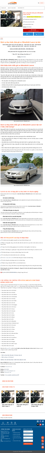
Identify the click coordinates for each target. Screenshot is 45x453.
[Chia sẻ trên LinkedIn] (43, 424)
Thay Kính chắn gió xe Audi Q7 (22, 405)
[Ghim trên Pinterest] (40, 424)
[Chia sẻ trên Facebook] (40, 421)
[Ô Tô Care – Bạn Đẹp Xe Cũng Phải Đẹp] (12, 3)
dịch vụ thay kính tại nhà (8, 257)
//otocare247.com (7, 372)
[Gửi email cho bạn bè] (38, 424)
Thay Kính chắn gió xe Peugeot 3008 (37, 405)
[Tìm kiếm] (38, 3)
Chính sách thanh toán (16, 436)
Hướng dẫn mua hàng (16, 432)
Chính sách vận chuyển (16, 434)
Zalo (29, 34)
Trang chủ (3, 424)
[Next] (44, 401)
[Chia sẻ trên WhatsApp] (38, 421)
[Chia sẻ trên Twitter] (43, 421)
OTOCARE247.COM (28, 280)
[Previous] (1, 401)
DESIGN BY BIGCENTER (27, 451)
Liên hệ (15, 424)
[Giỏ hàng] (43, 447)
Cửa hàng (8, 424)
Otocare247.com (11, 237)
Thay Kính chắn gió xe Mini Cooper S (8, 405)
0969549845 (29, 27)
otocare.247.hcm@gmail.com (9, 370)
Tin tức (11, 424)
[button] (41, 3)
